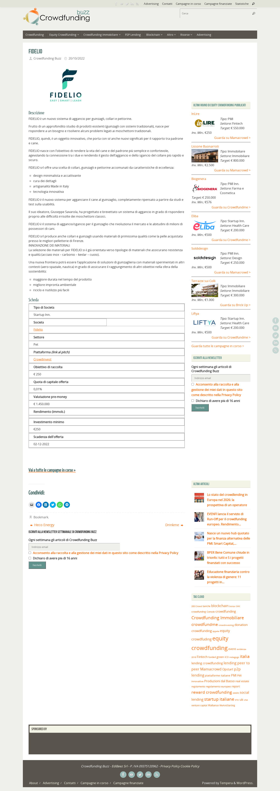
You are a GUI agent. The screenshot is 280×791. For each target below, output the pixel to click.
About (33, 783)
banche (206, 606)
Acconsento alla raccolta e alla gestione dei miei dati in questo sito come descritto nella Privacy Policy (105, 553)
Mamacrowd (211, 669)
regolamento (198, 686)
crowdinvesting (226, 625)
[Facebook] (116, 3)
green (220, 657)
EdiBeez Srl (120, 766)
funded (212, 657)
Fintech (202, 657)
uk (241, 699)
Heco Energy (43, 524)
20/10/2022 (77, 58)
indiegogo (234, 657)
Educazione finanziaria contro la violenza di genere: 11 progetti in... (228, 577)
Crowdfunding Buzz (47, 58)
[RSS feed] (137, 3)
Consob (211, 611)
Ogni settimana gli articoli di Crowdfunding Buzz (63, 540)
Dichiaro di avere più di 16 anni (54, 558)
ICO (227, 657)
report (236, 686)
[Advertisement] (223, 447)
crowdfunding (225, 611)
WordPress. (245, 783)
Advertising (151, 4)
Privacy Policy (170, 766)
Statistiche (242, 4)
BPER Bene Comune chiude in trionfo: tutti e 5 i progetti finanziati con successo (228, 557)
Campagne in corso (188, 4)
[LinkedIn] (132, 3)
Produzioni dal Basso (219, 681)
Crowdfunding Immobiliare (217, 617)
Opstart (227, 669)
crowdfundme (204, 624)
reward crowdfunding (211, 692)
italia (245, 656)
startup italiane (219, 699)
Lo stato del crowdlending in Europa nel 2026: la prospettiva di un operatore (227, 500)
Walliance (213, 705)
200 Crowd (196, 606)
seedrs (236, 692)
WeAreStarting (227, 705)
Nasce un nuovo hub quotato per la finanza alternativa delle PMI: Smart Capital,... (228, 538)
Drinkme (172, 524)
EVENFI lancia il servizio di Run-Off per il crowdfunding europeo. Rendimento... (227, 519)
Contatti (167, 4)
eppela (216, 631)
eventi (232, 649)
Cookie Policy (189, 766)
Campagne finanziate (218, 4)
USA (246, 699)
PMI (233, 675)
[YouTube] (121, 3)
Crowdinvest (42, 359)
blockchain (220, 605)
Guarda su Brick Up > (235, 305)
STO (237, 700)
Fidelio (38, 329)
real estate (242, 681)
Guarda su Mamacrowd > (232, 138)
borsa (232, 606)
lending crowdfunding (207, 663)
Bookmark (41, 517)
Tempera (226, 783)
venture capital (199, 705)
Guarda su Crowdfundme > (231, 207)
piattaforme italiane (217, 675)
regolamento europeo (218, 686)
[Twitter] (127, 3)
